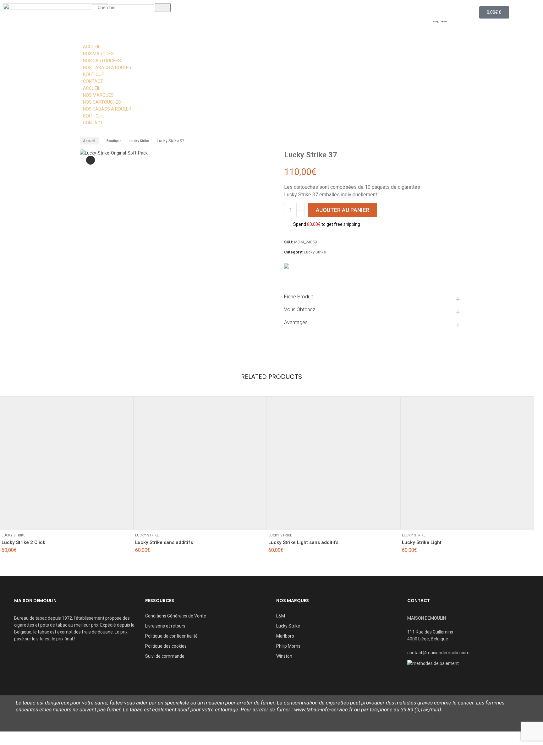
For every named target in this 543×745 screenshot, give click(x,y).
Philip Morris (288, 646)
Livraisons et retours (165, 625)
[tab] (373, 296)
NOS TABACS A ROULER (107, 67)
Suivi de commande (164, 656)
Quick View (25, 520)
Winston (284, 656)
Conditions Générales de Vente (175, 615)
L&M (280, 615)
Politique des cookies (166, 646)
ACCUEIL (91, 46)
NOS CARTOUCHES (102, 60)
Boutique (114, 141)
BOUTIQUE (93, 74)
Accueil (89, 141)
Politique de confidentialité (171, 636)
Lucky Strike (139, 141)
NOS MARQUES (98, 53)
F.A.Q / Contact (440, 21)
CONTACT (93, 81)
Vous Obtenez (299, 310)
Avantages (296, 322)
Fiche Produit (298, 297)
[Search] (163, 7)
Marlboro (285, 636)
